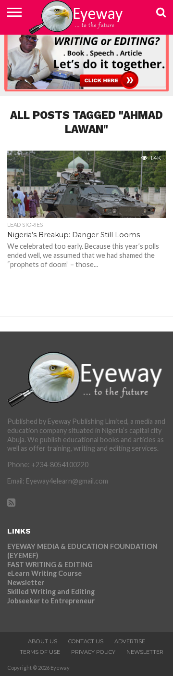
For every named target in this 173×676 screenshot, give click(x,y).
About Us (42, 641)
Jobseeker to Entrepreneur (51, 601)
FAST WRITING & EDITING (50, 565)
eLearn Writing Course (44, 573)
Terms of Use (40, 652)
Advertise (129, 641)
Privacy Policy (93, 652)
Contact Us (85, 641)
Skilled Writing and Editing (51, 591)
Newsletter (25, 582)
